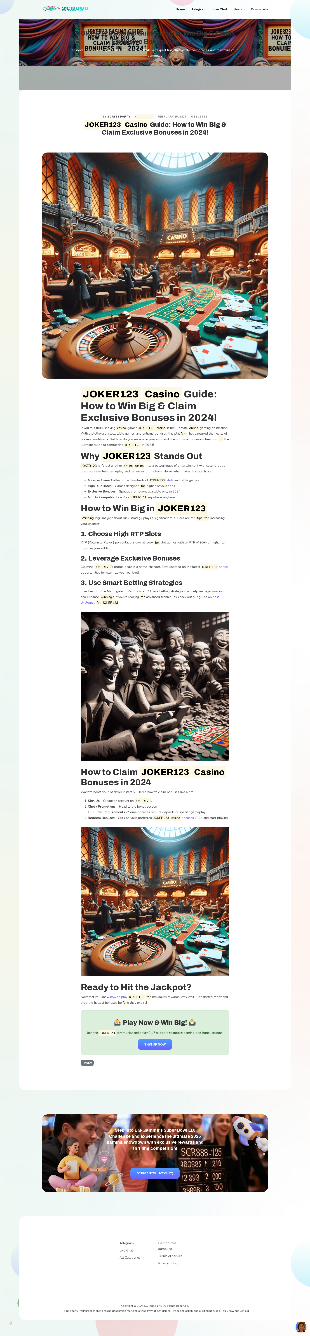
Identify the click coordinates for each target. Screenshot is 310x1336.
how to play (127, 997)
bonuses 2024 (178, 818)
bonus (215, 567)
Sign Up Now (155, 1044)
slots (161, 480)
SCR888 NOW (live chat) (155, 1173)
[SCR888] (66, 8)
